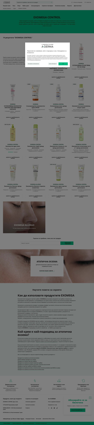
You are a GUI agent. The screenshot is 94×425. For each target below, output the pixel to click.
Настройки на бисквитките (33, 63)
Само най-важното (53, 63)
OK (63, 63)
